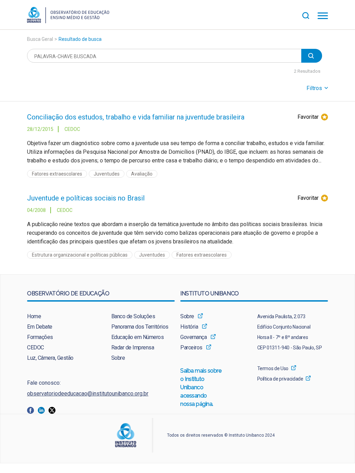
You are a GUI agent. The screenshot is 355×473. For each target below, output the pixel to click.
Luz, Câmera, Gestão (50, 358)
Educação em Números (137, 337)
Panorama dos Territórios (139, 326)
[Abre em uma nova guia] (32, 410)
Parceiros (191, 347)
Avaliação (142, 174)
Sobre (118, 358)
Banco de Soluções (133, 316)
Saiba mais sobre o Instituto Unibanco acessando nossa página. (201, 387)
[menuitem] (58, 316)
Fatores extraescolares (57, 174)
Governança (193, 337)
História (189, 326)
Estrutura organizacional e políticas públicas (80, 255)
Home (34, 316)
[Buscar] (310, 14)
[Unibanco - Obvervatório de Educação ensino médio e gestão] (68, 21)
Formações (40, 337)
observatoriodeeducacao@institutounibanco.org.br (87, 393)
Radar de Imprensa (132, 347)
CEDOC (35, 347)
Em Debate (39, 326)
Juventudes (107, 174)
